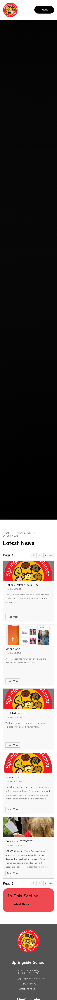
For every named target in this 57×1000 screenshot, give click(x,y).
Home (6, 533)
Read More (12, 616)
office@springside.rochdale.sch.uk (29, 978)
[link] (34, 555)
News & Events (26, 533)
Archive (49, 555)
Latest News (10, 535)
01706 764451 (28, 983)
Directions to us (27, 989)
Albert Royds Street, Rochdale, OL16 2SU (28, 972)
